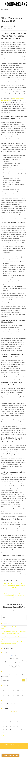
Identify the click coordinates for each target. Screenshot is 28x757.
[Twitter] (8, 666)
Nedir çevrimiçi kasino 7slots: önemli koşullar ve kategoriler (14, 594)
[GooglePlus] (15, 666)
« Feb (2, 735)
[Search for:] (14, 617)
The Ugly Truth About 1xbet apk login (10, 636)
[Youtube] (18, 695)
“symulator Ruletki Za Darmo (8, 639)
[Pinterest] (4, 695)
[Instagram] (19, 666)
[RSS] (23, 695)
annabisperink (7, 26)
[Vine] (13, 695)
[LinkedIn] (23, 690)
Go (23, 680)
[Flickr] (8, 695)
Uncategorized (7, 28)
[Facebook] (12, 666)
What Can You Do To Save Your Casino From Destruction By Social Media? (14, 585)
